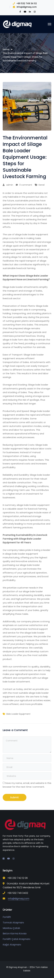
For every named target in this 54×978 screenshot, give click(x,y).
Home (6, 49)
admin (9, 184)
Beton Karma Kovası (15, 933)
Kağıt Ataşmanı (12, 944)
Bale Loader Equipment (18, 713)
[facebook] (3, 858)
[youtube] (8, 858)
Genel (41, 184)
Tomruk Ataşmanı (13, 922)
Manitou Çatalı (11, 928)
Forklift (7, 917)
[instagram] (13, 858)
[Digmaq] (18, 24)
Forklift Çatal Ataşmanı (16, 939)
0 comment (25, 184)
